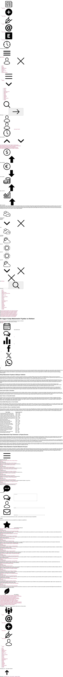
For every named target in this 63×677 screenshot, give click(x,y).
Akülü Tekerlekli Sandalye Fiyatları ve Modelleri (8, 146)
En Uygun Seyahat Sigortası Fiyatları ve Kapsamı (8, 580)
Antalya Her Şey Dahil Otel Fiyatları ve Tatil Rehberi (8, 536)
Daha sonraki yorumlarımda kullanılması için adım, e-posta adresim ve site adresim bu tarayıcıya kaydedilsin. (19, 516)
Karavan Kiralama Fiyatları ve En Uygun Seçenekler (8, 311)
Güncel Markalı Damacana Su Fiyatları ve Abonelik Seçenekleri (10, 145)
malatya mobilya (17, 676)
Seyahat (1, 461)
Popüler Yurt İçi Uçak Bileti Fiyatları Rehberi (7, 467)
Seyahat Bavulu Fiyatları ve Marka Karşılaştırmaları (8, 314)
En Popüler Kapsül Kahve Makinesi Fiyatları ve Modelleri (9, 148)
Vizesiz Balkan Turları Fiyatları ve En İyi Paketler (8, 316)
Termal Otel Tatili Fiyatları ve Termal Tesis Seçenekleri (9, 585)
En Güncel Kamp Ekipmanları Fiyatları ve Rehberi (8, 313)
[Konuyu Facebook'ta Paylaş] (9, 351)
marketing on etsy (7, 676)
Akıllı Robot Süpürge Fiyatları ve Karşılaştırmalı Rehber (9, 147)
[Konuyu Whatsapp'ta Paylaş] (9, 365)
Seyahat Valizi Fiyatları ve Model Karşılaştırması (8, 479)
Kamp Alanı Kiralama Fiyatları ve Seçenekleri (7, 475)
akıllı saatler (12, 676)
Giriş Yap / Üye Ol (17, 129)
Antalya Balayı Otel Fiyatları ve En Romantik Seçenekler (9, 531)
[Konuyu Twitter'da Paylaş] (9, 358)
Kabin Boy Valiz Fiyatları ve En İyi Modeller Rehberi (8, 575)
